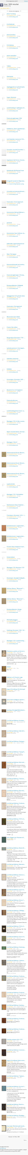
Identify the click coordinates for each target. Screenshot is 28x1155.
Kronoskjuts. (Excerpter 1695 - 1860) (17, 379)
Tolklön (9, 66)
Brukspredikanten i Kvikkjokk (15, 285)
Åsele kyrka (10, 76)
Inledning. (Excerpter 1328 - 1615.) (16, 630)
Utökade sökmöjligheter (14, 11)
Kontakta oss (3, 1148)
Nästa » (25, 1140)
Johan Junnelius (11, 34)
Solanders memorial (12, 358)
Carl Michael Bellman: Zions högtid (16, 890)
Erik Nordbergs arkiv (13, 16)
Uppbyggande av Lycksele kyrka (15, 87)
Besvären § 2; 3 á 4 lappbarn (15, 390)
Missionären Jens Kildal (13, 317)
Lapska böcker (11, 484)
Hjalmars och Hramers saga (14, 677)
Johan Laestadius (11, 55)
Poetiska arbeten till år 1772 (14, 1039)
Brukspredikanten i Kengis (14, 609)
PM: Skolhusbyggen (12, 620)
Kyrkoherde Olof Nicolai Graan (15, 170)
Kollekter (9, 369)
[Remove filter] (9, 8)
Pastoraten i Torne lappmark (15, 202)
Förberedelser (11, 557)
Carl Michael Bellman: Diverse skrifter (17, 875)
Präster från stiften (12, 327)
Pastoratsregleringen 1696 (14, 118)
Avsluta (26, 1)
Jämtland (9, 223)
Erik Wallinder (11, 24)
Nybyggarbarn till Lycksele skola (16, 296)
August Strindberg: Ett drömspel (16, 689)
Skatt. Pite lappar (11, 254)
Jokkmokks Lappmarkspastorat (15, 243)
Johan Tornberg (11, 14)
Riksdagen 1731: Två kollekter (15, 494)
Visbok (9, 667)
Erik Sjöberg (10, 45)
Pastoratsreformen (12, 400)
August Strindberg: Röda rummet (16, 1060)
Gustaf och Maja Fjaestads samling (16, 184)
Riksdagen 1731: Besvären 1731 (15, 567)
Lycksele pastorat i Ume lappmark (16, 348)
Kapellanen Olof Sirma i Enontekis (16, 160)
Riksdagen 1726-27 (12, 442)
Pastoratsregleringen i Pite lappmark (17, 275)
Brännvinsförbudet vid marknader (16, 264)
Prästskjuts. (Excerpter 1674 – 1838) (17, 515)
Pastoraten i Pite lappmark (14, 306)
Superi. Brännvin (11, 97)
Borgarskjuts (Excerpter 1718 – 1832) (17, 338)
